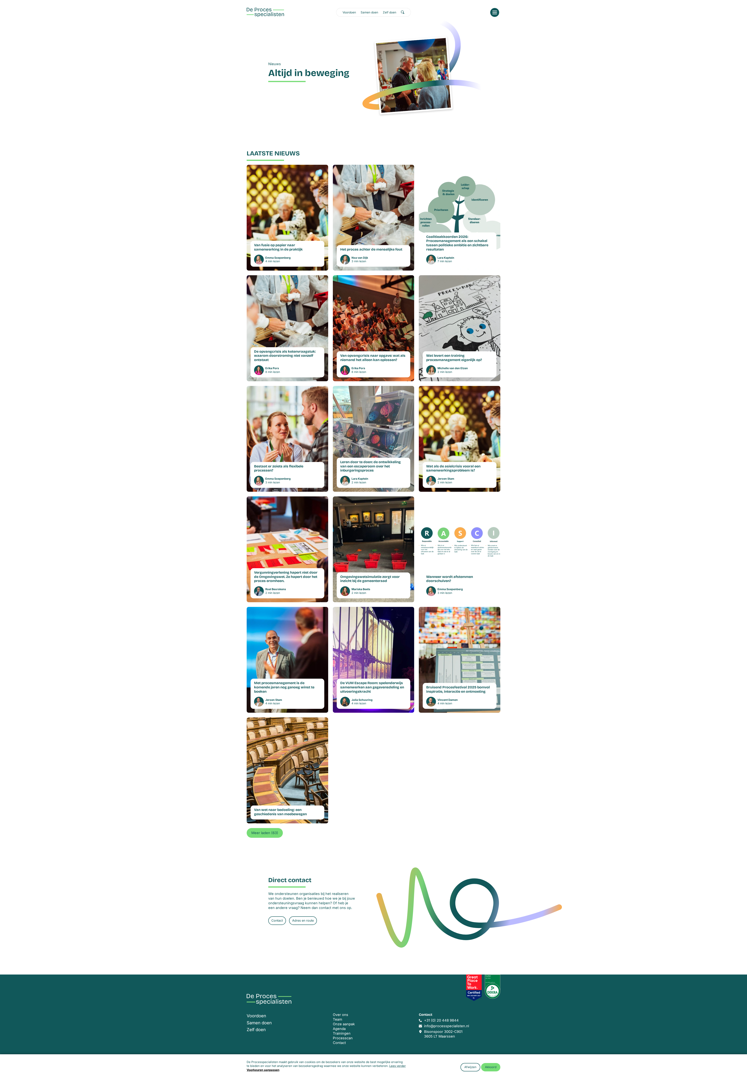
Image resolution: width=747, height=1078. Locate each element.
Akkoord (490, 1067)
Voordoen (349, 12)
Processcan (343, 1038)
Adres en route (303, 920)
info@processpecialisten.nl (446, 1026)
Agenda (339, 1029)
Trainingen (342, 1033)
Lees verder (397, 1066)
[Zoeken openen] (402, 12)
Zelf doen (389, 12)
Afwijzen (470, 1067)
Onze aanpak (344, 1024)
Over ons (340, 1015)
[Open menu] (494, 12)
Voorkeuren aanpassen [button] (263, 1070)
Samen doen (369, 12)
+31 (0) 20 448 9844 (441, 1020)
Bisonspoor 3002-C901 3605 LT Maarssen (443, 1034)
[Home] (265, 12)
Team (337, 1019)
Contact (277, 920)
